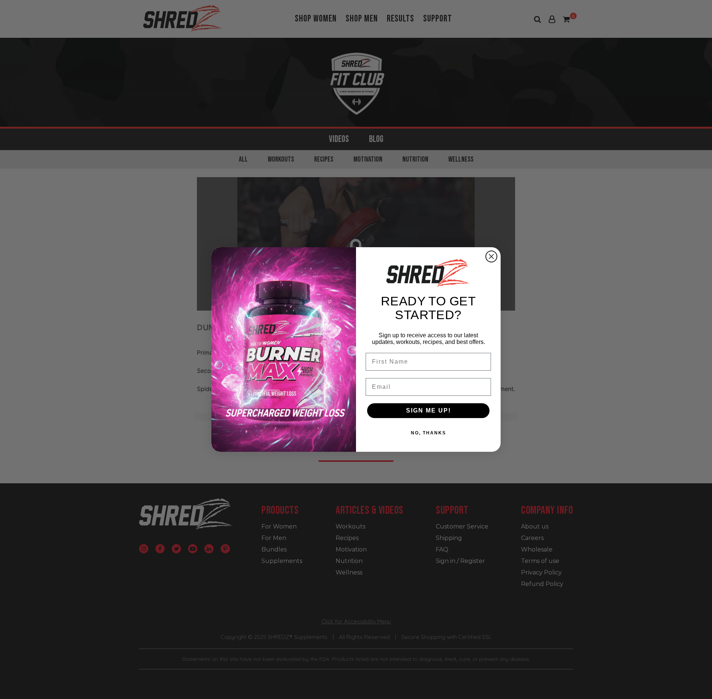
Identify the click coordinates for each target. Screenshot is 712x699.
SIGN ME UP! (428, 410)
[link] (428, 273)
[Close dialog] (491, 256)
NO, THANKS (428, 432)
